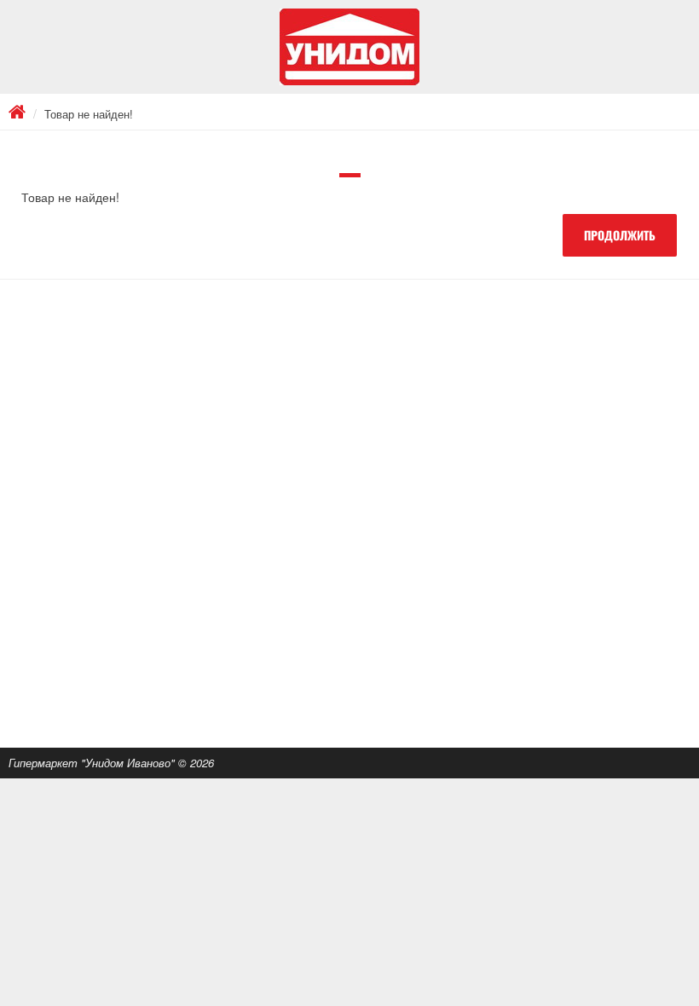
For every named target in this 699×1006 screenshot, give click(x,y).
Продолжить (620, 235)
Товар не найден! (88, 114)
